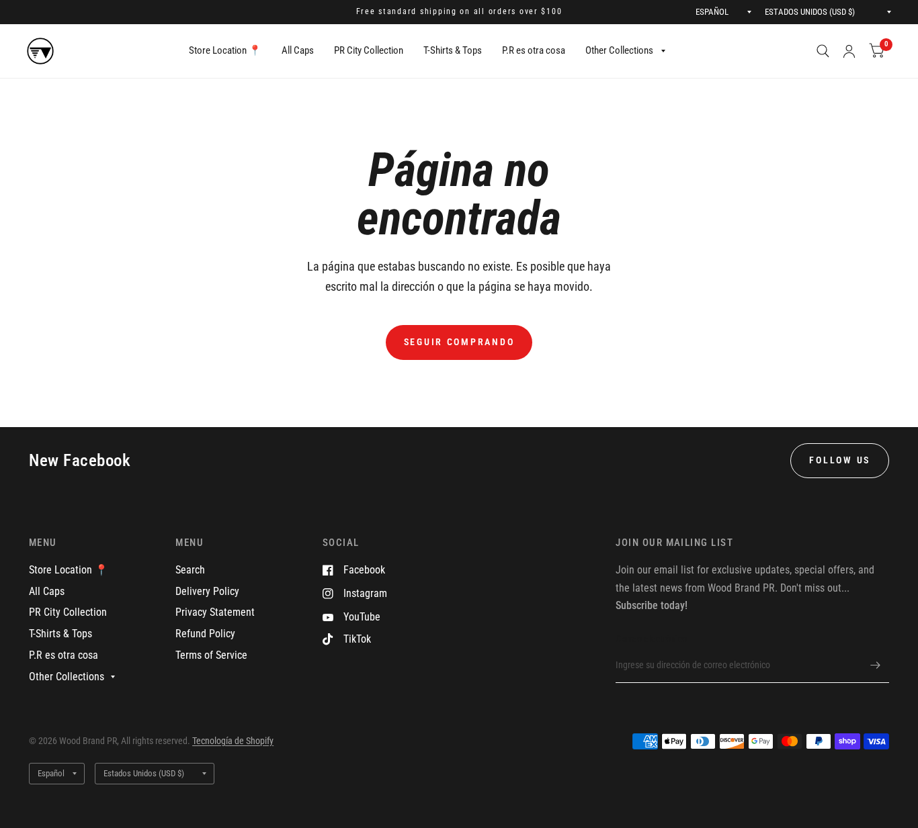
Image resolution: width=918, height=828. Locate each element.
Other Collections (619, 50)
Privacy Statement (215, 612)
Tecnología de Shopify (233, 740)
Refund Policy (205, 633)
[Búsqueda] (823, 51)
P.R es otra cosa (533, 50)
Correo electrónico (651, 638)
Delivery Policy (207, 591)
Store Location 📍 (225, 50)
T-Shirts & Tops (452, 50)
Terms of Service (211, 655)
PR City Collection (368, 50)
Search (190, 569)
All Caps (298, 50)
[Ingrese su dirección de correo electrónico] (875, 665)
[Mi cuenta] (849, 51)
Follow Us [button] (839, 460)
